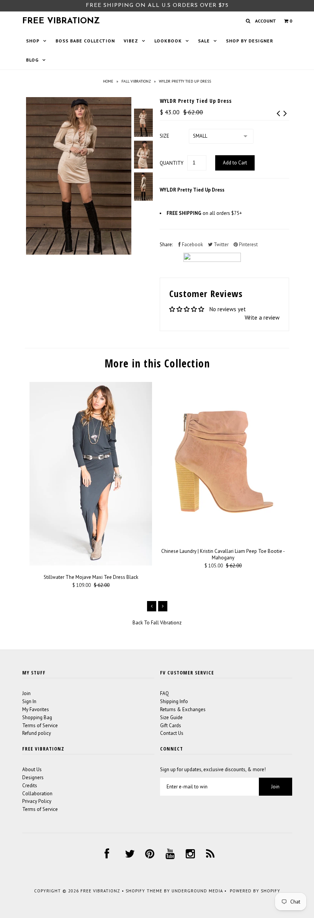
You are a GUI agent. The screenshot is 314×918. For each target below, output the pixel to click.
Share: (166, 244)
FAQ (164, 693)
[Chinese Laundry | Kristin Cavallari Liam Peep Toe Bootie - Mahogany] (223, 538)
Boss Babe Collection (85, 41)
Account (265, 21)
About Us (32, 769)
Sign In (29, 701)
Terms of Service (40, 725)
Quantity (171, 163)
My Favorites (35, 709)
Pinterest (248, 244)
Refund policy (36, 733)
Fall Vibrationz (136, 81)
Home (108, 81)
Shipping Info (174, 701)
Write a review (262, 317)
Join (26, 693)
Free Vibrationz (61, 21)
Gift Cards (170, 725)
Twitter (221, 244)
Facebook (192, 244)
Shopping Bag (37, 717)
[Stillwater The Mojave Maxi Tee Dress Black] (90, 564)
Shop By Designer (249, 41)
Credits (29, 785)
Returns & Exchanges (183, 709)
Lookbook (168, 41)
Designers (33, 777)
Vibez (131, 41)
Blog (32, 60)
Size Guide (171, 717)
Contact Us (171, 733)
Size (164, 136)
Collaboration (37, 793)
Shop (32, 41)
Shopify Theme (144, 891)
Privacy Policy (36, 801)
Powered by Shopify (255, 891)
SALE (204, 41)
